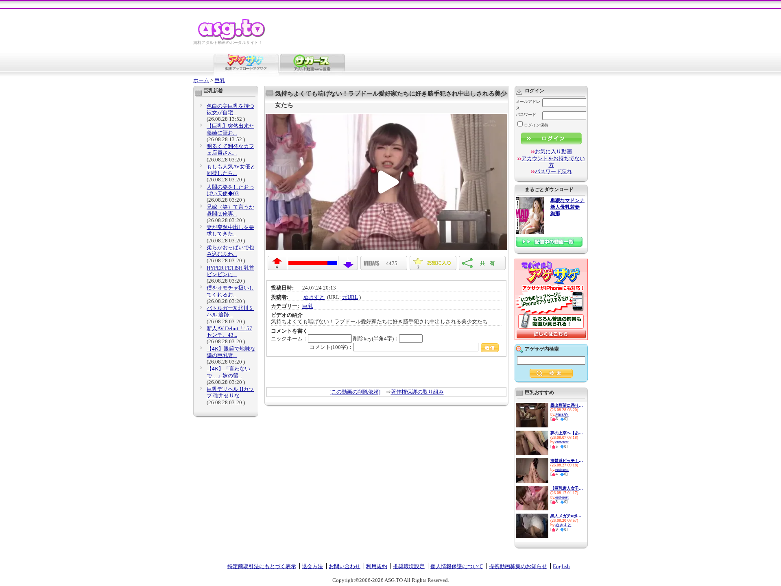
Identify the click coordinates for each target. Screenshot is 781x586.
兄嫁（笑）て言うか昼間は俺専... (230, 210)
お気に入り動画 (553, 151)
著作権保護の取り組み (417, 392)
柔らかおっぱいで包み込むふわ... (230, 250)
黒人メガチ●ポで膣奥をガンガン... (566, 516)
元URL (350, 297)
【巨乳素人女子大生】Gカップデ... (566, 488)
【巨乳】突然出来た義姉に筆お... (230, 129)
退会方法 (312, 566)
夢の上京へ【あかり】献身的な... (566, 433)
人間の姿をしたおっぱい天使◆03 (230, 190)
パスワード (526, 114)
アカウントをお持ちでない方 (553, 161)
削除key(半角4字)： (376, 338)
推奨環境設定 (409, 566)
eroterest (562, 442)
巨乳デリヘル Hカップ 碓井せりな (230, 392)
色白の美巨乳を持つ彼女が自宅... (230, 109)
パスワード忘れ (553, 171)
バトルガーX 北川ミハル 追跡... (230, 311)
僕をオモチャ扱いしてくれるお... (230, 291)
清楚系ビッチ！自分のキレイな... (566, 460)
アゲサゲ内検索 (542, 349)
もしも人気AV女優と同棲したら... (231, 169)
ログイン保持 (536, 125)
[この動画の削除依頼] (354, 392)
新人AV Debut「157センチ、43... (229, 331)
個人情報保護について (456, 566)
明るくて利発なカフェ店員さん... (230, 149)
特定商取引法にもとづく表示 (261, 566)
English (561, 566)
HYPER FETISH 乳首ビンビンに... (230, 271)
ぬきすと (314, 297)
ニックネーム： (289, 338)
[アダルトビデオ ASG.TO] (232, 39)
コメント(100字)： (331, 347)
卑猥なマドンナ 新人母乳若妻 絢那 (567, 207)
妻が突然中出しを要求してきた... (230, 230)
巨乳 (219, 80)
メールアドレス (528, 104)
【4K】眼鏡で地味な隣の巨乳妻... (231, 352)
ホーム (201, 80)
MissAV (562, 414)
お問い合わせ (344, 566)
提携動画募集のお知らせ (518, 566)
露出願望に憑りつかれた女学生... (566, 405)
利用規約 (376, 566)
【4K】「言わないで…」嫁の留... (228, 372)
